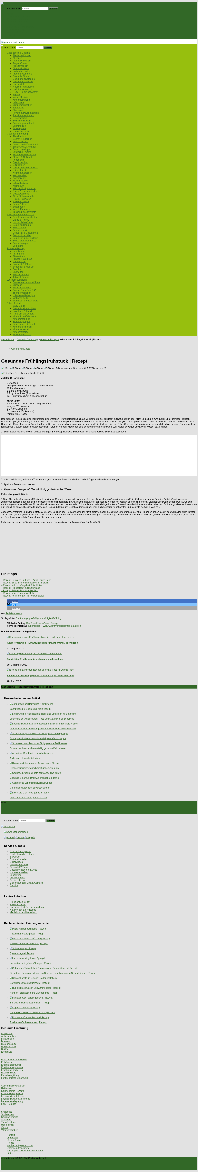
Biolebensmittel (9, 1044)
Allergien (17, 58)
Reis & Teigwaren (22, 199)
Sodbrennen (7, 1114)
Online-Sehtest (17, 877)
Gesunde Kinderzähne (24, 308)
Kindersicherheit (21, 329)
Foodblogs (18, 160)
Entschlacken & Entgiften (14, 1059)
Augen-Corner (20, 63)
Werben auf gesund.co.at (20, 1145)
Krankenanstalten (19, 872)
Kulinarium (18, 186)
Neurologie (18, 107)
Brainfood (6, 1041)
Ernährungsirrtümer (11, 1065)
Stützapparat (19, 128)
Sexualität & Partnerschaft (20, 27)
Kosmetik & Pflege (22, 264)
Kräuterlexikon (20, 183)
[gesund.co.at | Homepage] (9, 3)
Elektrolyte (6, 1052)
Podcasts (12, 37)
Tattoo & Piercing (21, 277)
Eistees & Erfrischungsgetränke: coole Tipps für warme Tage (40, 675)
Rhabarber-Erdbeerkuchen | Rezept (28, 1022)
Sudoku (14, 885)
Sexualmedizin (20, 230)
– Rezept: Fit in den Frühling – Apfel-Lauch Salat (26, 580)
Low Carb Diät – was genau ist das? (28, 797)
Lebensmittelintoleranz (12, 1096)
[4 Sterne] (38, 368)
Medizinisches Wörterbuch (23, 912)
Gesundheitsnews (19, 864)
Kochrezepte (19, 178)
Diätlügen (6, 1049)
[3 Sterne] (27, 368)
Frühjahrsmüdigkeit (43, 618)
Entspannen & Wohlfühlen (26, 282)
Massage (17, 285)
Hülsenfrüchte (20, 170)
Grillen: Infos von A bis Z (25, 167)
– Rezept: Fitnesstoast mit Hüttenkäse (20, 588)
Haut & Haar (19, 261)
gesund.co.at (7, 339)
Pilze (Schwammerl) (23, 196)
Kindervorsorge (21, 332)
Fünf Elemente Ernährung (14, 1078)
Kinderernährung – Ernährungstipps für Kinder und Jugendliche (42, 643)
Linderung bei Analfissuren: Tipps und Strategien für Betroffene (42, 719)
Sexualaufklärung (22, 225)
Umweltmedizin (21, 131)
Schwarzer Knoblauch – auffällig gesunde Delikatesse (38, 748)
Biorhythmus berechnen (22, 854)
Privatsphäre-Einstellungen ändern (25, 1150)
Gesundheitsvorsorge (24, 79)
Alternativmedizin (22, 60)
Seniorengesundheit (23, 123)
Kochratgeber (20, 175)
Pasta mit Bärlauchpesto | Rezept (27, 933)
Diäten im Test (8, 1046)
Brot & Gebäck (20, 141)
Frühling (57, 618)
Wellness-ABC (20, 298)
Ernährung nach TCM (12, 1070)
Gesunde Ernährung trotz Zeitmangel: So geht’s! (34, 778)
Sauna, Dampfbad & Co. (25, 290)
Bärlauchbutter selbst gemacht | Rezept (30, 1002)
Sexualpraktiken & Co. (24, 240)
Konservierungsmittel (12, 1093)
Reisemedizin (20, 118)
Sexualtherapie (20, 243)
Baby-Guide (19, 306)
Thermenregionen (22, 293)
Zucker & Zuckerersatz (24, 212)
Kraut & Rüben (20, 180)
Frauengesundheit (22, 73)
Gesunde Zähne (21, 76)
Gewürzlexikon (20, 162)
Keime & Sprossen (22, 173)
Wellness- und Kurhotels (25, 300)
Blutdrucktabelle (21, 68)
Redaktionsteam (14, 613)
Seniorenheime (18, 880)
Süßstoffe (6, 1119)
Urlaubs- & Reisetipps (24, 295)
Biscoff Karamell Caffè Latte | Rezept (29, 943)
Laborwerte (18, 102)
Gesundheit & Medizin (18, 16)
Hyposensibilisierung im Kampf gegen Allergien (34, 768)
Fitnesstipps (19, 256)
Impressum (12, 1137)
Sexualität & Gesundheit (25, 233)
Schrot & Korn (20, 204)
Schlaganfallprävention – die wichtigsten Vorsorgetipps (38, 738)
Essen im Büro (8, 1072)
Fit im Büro (18, 253)
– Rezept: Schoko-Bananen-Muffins (19, 590)
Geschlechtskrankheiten (25, 217)
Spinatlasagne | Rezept (22, 953)
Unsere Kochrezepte (17, 21)
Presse (10, 1143)
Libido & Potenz (21, 220)
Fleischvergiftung (10, 1075)
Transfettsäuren (9, 1122)
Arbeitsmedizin (20, 66)
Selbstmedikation (22, 120)
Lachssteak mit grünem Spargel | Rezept (30, 963)
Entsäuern (6, 1062)
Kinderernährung (21, 319)
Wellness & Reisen (17, 32)
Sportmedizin (19, 126)
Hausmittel (18, 84)
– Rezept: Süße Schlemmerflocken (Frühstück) (25, 582)
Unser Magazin (15, 24)
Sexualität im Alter (22, 235)
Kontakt (11, 1135)
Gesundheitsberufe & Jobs (23, 870)
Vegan (4, 1127)
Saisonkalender (21, 201)
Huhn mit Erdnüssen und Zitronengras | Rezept (34, 993)
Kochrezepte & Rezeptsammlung (27, 907)
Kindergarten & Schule (24, 324)
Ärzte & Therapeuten (20, 851)
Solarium (17, 269)
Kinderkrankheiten (22, 326)
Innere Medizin (20, 97)
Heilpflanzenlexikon (23, 89)
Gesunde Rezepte (49, 339)
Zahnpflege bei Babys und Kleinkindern (30, 709)
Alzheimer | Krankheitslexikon (25, 758)
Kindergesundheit (22, 100)
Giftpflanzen (19, 165)
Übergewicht (7, 1125)
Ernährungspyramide (12, 1067)
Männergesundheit (22, 105)
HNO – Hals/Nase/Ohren (25, 92)
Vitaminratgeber (9, 1130)
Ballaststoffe (7, 1039)
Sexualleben (19, 227)
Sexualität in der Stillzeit (25, 238)
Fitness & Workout (22, 259)
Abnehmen (6, 1033)
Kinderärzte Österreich (24, 316)
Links (9, 1153)
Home (10, 14)
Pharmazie (18, 110)
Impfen (16, 94)
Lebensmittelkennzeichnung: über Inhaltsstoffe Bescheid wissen (43, 728)
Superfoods (19, 207)
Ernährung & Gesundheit (25, 144)
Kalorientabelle (18, 904)
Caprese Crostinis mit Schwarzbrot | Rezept (32, 1012)
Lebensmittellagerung (12, 1101)
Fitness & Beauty (15, 29)
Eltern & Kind (14, 34)
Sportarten (18, 272)
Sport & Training (21, 274)
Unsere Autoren (15, 1140)
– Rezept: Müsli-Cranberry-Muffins (18, 593)
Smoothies (6, 1112)
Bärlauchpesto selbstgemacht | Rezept (29, 983)
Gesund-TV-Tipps (19, 867)
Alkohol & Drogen (22, 55)
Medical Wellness (22, 287)
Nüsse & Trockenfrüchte (25, 191)
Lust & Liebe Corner (23, 222)
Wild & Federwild (21, 209)
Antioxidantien (8, 1036)
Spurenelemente (9, 1117)
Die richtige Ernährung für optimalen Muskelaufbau (35, 659)
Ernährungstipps (21, 149)
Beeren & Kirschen (22, 139)
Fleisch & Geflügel (22, 157)
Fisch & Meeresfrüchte (24, 154)
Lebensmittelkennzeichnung (15, 1099)
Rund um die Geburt (23, 313)
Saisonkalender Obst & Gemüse (26, 883)
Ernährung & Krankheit (24, 147)
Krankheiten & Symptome (23, 910)
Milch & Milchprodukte (24, 188)
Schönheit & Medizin (23, 267)
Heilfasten (6, 1088)
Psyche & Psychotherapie (26, 113)
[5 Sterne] (49, 368)
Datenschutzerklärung (18, 1148)
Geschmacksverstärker (13, 1085)
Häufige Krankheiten (23, 87)
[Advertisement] (88, 455)
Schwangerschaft (22, 334)
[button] (12, 601)
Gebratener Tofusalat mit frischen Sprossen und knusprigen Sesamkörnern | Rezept (52, 973)
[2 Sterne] (16, 368)
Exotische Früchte (22, 152)
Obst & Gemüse (21, 193)
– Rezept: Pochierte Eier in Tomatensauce (22, 595)
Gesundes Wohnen (23, 81)
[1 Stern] (6, 368)
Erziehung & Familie (23, 311)
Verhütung (18, 246)
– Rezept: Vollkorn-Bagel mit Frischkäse (21, 585)
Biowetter (15, 856)
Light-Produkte (8, 1104)
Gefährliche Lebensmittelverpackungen (30, 788)
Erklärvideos (16, 862)
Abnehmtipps (19, 136)
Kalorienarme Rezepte (12, 1091)
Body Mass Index (21, 71)
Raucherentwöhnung (23, 115)
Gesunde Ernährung (17, 19)
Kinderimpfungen (21, 321)
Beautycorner (20, 251)
